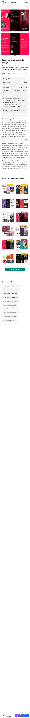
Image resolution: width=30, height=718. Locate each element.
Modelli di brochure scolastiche (11, 289)
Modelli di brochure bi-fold (10, 293)
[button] (8, 715)
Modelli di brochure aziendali (10, 301)
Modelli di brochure (19, 6)
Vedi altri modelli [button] (15, 269)
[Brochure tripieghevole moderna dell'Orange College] (8, 258)
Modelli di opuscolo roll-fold (10, 316)
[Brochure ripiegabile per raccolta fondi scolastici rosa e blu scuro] (8, 189)
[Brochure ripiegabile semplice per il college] (8, 203)
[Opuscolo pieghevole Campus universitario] (22, 231)
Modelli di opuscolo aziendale (10, 309)
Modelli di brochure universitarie (11, 286)
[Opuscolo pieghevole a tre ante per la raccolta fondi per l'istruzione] (22, 189)
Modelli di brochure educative (10, 297)
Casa (2, 6)
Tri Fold (28, 6)
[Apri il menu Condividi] (26, 73)
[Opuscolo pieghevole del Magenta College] (8, 244)
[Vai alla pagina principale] (9, 2)
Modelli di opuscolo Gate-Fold (10, 312)
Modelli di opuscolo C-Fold (10, 320)
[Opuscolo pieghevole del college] (22, 217)
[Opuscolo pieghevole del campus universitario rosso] (22, 203)
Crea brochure (9, 6)
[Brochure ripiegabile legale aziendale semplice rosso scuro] (8, 231)
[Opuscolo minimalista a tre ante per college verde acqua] (22, 244)
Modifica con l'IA (23, 715)
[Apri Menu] (26, 2)
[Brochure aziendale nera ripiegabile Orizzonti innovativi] (22, 258)
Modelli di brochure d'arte (9, 305)
